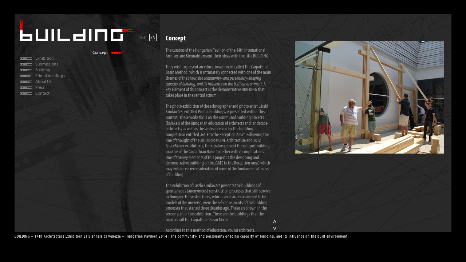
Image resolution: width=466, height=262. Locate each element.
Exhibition (44, 58)
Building (43, 70)
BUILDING (76, 30)
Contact (42, 93)
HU (142, 37)
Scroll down (275, 228)
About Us (43, 81)
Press (40, 87)
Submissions (46, 64)
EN (152, 37)
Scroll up (275, 221)
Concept (100, 52)
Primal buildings (50, 76)
